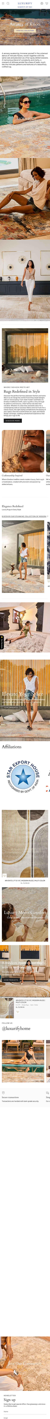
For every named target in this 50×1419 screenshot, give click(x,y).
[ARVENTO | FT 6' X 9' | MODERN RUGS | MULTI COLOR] (25, 843)
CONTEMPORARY (25, 136)
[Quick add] (4, 876)
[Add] (18, 1012)
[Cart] (46, 3)
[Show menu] (3, 3)
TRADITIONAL (25, 127)
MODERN (25, 118)
